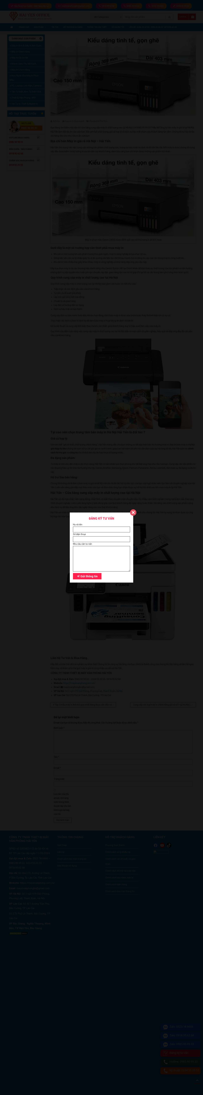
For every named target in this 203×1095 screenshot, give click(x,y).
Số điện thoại (79, 534)
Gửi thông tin (89, 576)
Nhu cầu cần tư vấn (82, 544)
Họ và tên (77, 524)
